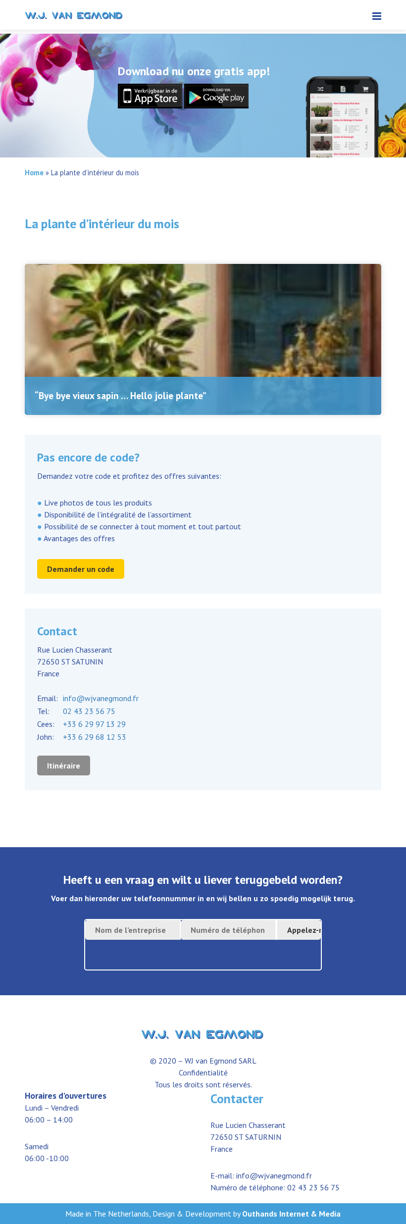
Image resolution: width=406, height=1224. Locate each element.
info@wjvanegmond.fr (101, 698)
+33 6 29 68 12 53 (94, 737)
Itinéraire (63, 765)
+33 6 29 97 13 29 (94, 724)
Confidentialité (203, 1072)
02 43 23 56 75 (89, 711)
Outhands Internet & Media (291, 1214)
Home (34, 172)
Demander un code (80, 569)
